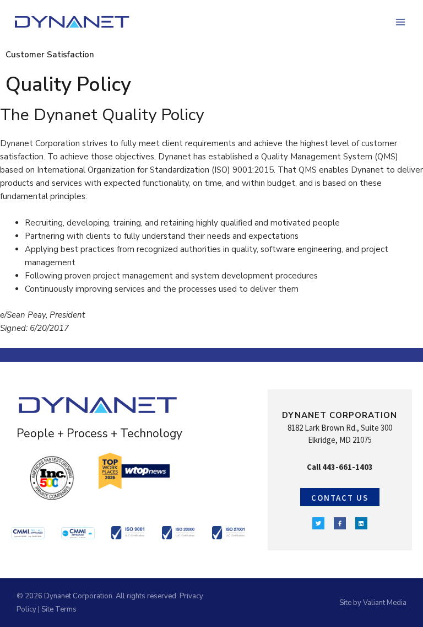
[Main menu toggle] (401, 22)
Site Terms (59, 609)
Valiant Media (384, 603)
